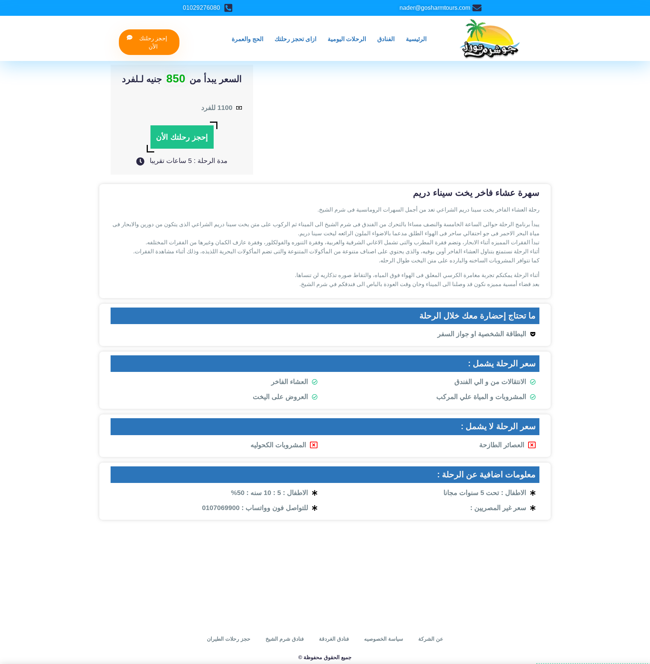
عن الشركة (430, 639)
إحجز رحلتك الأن (182, 137)
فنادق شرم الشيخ (285, 639)
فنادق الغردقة (334, 639)
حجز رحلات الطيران (229, 639)
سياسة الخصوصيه (383, 639)
